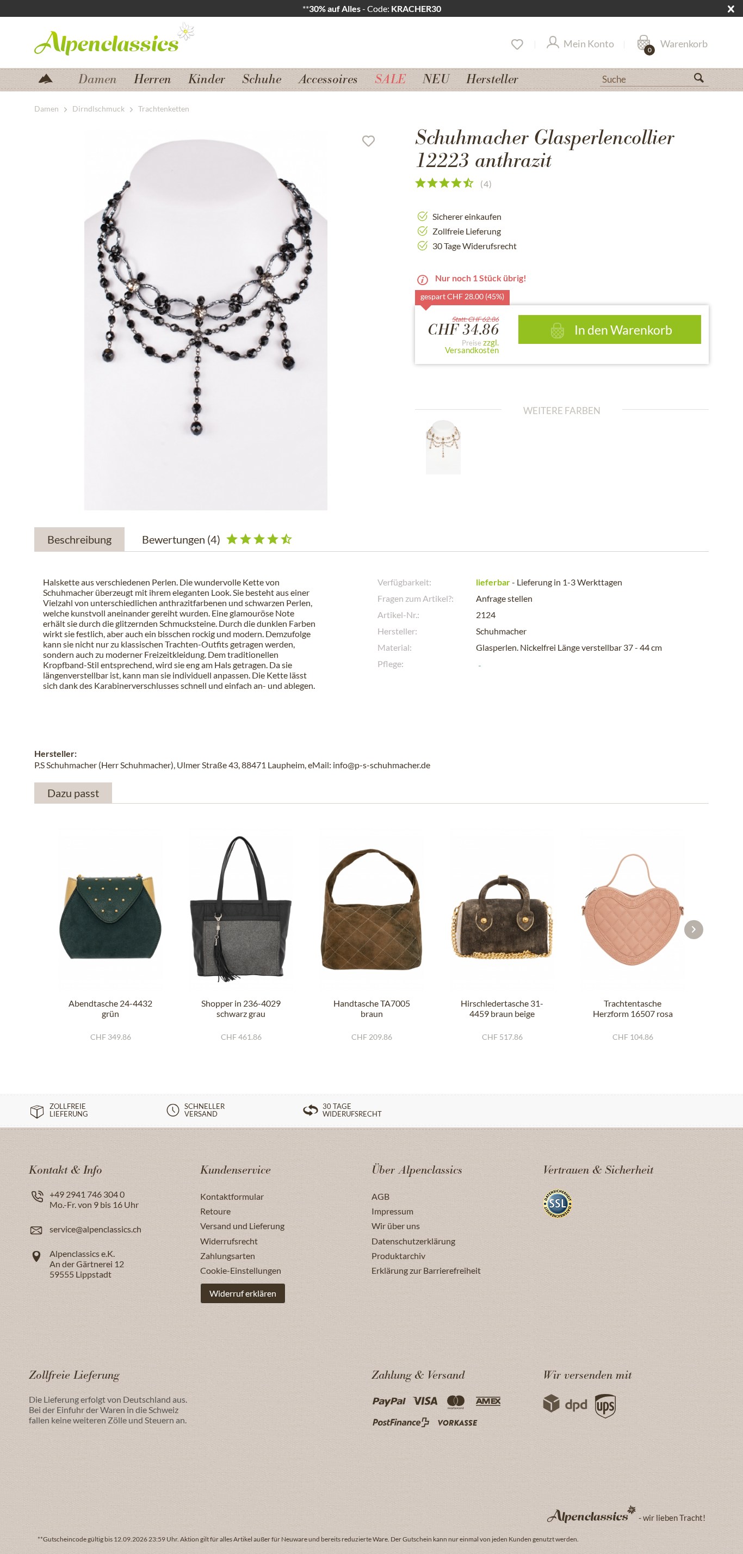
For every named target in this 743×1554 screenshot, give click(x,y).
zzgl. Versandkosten (472, 346)
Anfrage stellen (504, 598)
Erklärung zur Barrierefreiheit (426, 1270)
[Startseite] (50, 77)
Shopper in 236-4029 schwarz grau (241, 1008)
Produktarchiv (398, 1255)
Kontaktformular (232, 1196)
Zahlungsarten (227, 1255)
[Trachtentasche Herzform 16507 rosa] (632, 909)
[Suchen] (703, 80)
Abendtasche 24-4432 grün (110, 1008)
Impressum (392, 1211)
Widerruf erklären (242, 1293)
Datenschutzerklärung (413, 1241)
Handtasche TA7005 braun (371, 1008)
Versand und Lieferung (242, 1225)
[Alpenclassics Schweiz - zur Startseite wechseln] (134, 38)
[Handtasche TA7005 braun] (371, 909)
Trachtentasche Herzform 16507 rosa (633, 1008)
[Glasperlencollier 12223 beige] (453, 447)
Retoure (215, 1211)
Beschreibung (79, 539)
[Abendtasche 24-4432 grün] (110, 909)
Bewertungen (181, 539)
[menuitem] (654, 78)
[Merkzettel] (516, 44)
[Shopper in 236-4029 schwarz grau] (241, 909)
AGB (380, 1196)
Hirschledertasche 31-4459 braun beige (502, 1008)
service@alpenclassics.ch (95, 1229)
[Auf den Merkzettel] (372, 143)
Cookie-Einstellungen (240, 1270)
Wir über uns (395, 1225)
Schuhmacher (501, 631)
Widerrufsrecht (229, 1241)
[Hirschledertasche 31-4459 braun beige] (502, 909)
